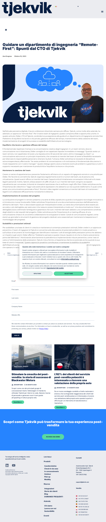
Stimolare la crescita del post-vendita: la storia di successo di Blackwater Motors (31, 377)
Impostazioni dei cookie (55, 268)
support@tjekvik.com (82, 482)
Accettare (68, 273)
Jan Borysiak (18, 384)
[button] (67, 6)
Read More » (18, 402)
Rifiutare (37, 273)
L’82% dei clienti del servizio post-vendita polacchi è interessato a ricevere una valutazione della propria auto (73, 379)
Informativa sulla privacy (70, 259)
